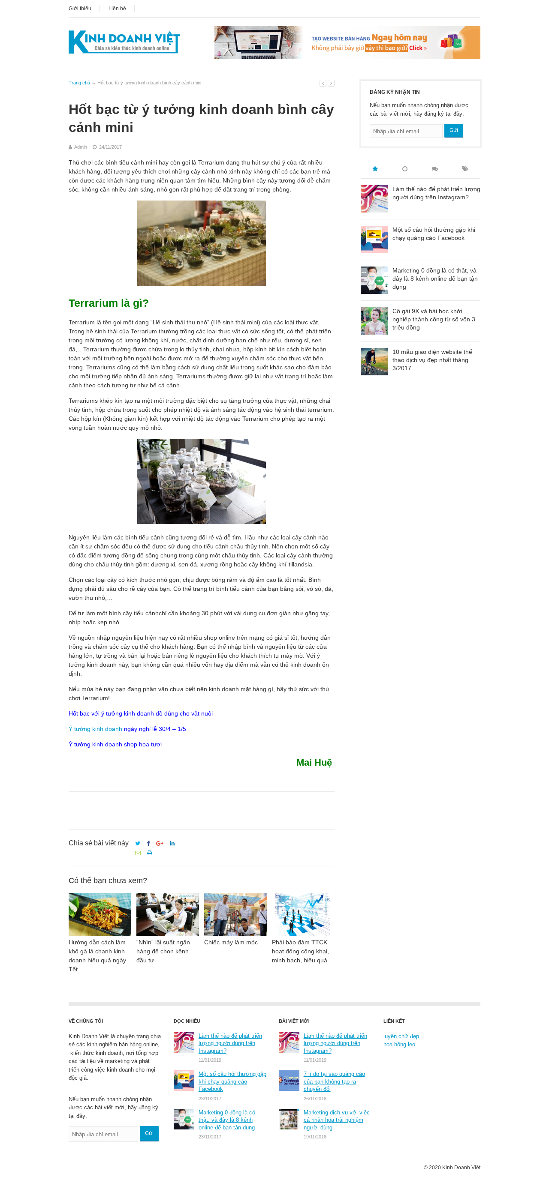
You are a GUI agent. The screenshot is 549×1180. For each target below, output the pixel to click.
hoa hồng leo (399, 1044)
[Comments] (435, 169)
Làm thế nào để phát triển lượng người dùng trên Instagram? (436, 193)
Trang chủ (79, 82)
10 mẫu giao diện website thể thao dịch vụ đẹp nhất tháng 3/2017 (432, 359)
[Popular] (375, 169)
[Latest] (405, 169)
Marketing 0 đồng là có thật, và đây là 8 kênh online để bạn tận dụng (435, 278)
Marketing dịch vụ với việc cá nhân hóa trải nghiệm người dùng (337, 1120)
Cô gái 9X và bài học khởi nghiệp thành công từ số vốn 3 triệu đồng (433, 319)
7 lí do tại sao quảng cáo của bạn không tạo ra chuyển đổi (334, 1081)
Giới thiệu (80, 9)
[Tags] (465, 169)
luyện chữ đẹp (401, 1036)
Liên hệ (117, 9)
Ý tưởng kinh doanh (95, 728)
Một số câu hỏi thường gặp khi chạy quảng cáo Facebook (433, 233)
